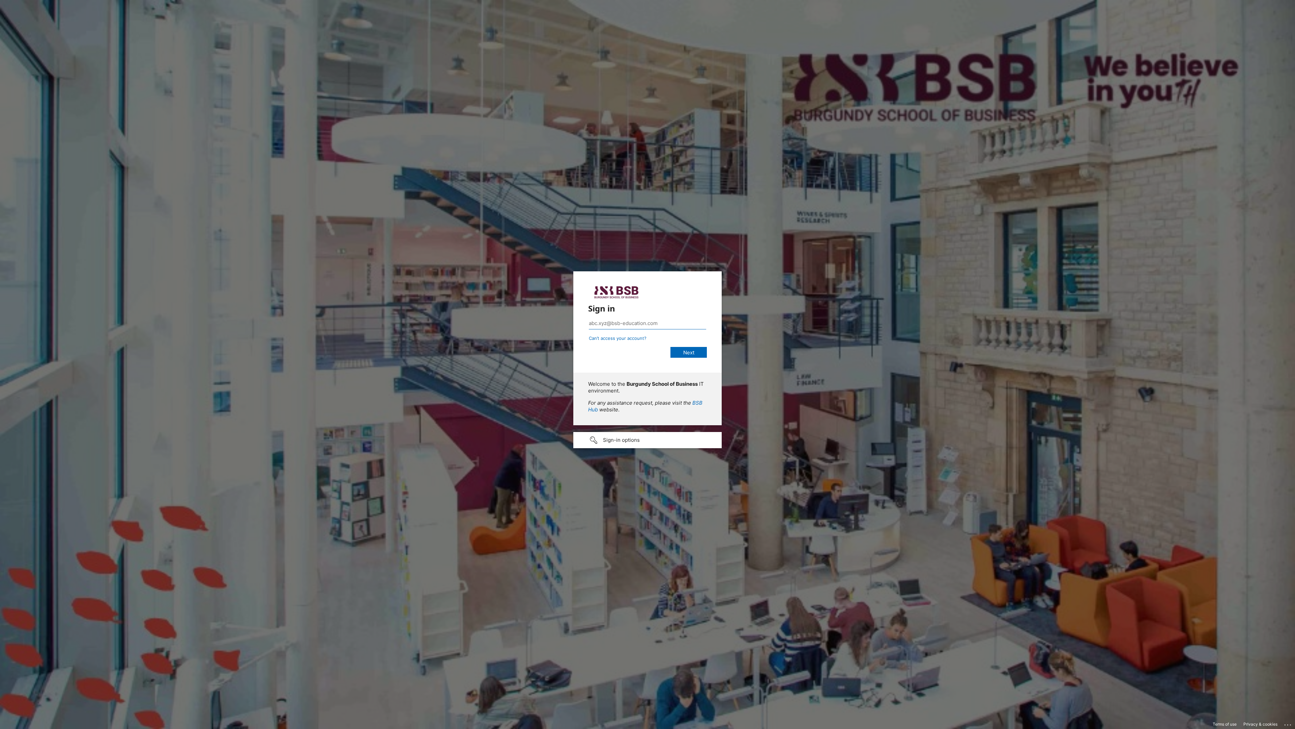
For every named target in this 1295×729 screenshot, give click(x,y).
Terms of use (1225, 724)
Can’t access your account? (617, 338)
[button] (647, 440)
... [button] (1288, 723)
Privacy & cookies (1260, 724)
